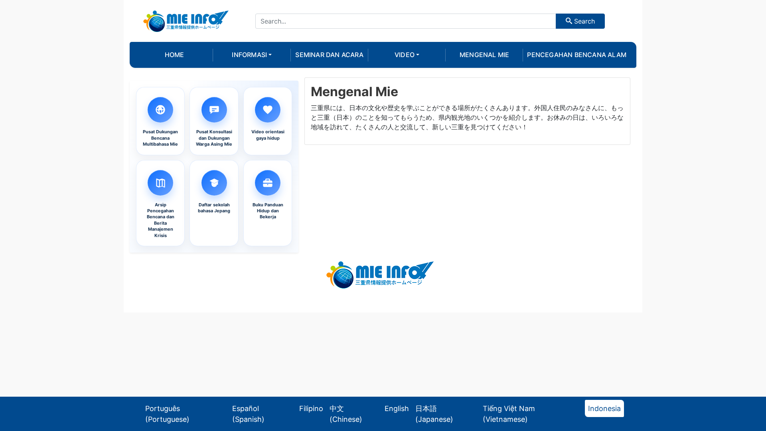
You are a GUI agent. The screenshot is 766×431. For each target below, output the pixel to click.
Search (583, 21)
